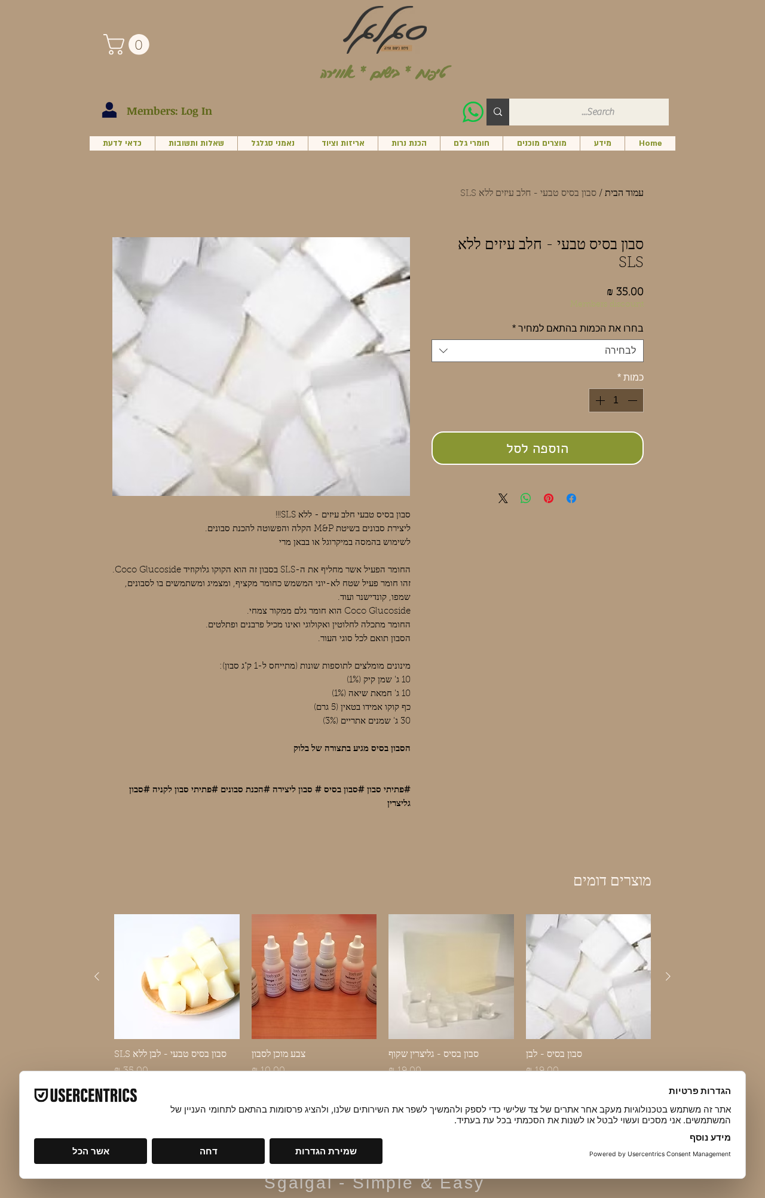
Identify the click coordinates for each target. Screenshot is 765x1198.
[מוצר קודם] (668, 976)
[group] (382, 1008)
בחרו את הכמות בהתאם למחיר (578, 328)
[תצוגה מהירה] (588, 977)
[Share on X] (503, 498)
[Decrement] (633, 400)
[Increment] (598, 400)
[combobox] (538, 350)
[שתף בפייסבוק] (571, 498)
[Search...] (497, 112)
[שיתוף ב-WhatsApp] (526, 498)
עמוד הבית (624, 193)
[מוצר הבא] (97, 976)
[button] (128, 44)
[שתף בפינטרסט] (548, 498)
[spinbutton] (616, 400)
